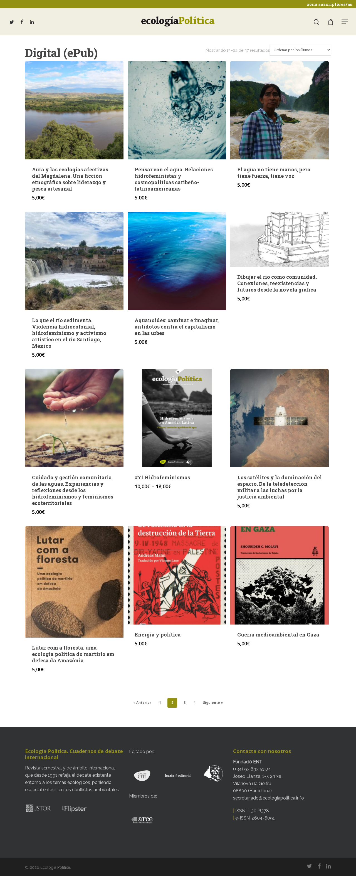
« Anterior (142, 702)
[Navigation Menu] (345, 21)
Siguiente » (213, 702)
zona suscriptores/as (329, 4)
